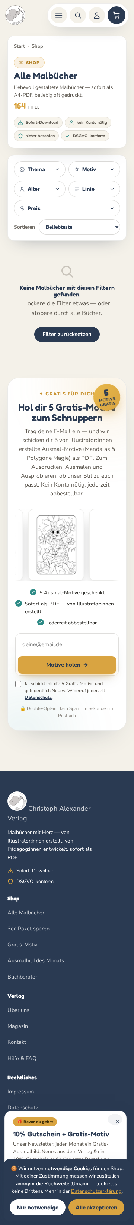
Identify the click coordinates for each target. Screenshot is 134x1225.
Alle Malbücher (25, 912)
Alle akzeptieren (96, 1207)
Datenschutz (38, 697)
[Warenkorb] (116, 15)
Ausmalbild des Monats (35, 960)
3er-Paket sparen (28, 928)
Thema (36, 169)
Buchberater (22, 976)
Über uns (18, 1010)
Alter (34, 189)
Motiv (89, 169)
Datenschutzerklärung (96, 1191)
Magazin (17, 1026)
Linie (88, 189)
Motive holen (67, 664)
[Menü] (59, 15)
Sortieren (24, 226)
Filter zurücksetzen (67, 334)
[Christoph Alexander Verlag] (15, 15)
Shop (37, 46)
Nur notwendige (37, 1207)
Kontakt (16, 1042)
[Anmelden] (97, 15)
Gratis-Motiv (22, 944)
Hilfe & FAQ (21, 1058)
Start (19, 46)
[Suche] (78, 15)
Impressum (20, 1091)
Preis (34, 208)
